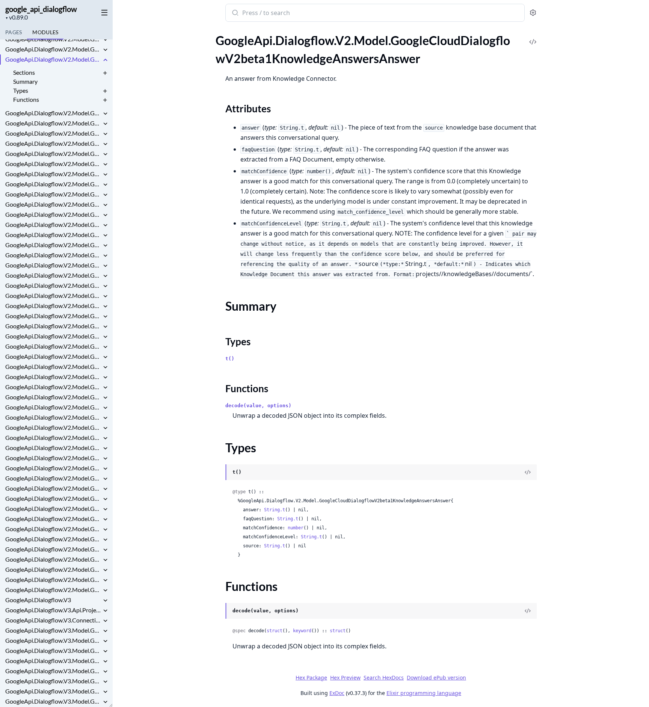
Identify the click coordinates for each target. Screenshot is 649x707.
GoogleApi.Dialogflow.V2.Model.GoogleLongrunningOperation (53, 559)
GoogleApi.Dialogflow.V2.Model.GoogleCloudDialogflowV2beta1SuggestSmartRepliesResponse (53, 407)
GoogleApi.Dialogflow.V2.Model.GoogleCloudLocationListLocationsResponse (53, 528)
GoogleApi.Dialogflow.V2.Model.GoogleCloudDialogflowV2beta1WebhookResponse (53, 498)
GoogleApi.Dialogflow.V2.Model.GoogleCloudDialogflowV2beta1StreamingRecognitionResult (53, 356)
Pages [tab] (13, 32)
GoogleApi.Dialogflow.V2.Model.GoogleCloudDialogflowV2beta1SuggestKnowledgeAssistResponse (53, 396)
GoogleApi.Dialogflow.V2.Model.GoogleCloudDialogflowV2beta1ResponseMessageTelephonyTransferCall (53, 275)
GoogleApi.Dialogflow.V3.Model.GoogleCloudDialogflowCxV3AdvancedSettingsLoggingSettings (53, 650)
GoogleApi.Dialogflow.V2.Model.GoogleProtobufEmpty (53, 569)
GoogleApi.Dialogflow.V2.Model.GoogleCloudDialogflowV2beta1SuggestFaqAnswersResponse (53, 386)
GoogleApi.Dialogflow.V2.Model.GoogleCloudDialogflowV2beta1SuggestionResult (53, 417)
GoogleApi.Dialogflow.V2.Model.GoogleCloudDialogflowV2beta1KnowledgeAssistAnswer (53, 112)
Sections (24, 72)
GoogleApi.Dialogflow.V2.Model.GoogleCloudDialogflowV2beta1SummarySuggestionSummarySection (53, 437)
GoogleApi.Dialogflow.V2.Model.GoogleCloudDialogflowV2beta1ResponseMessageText (53, 285)
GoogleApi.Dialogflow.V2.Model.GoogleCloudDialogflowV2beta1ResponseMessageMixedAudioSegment (53, 265)
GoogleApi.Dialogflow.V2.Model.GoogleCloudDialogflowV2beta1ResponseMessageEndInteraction (53, 234)
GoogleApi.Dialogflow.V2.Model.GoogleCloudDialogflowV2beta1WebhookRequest (53, 488)
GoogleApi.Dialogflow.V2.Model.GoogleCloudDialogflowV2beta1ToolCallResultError (53, 478)
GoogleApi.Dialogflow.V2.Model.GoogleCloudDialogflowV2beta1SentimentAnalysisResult (53, 305)
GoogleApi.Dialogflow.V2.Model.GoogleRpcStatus (53, 579)
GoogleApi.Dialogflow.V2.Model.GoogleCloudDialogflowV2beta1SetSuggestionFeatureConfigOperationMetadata (53, 325)
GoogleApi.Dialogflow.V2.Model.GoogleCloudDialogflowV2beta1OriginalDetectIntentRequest (53, 204)
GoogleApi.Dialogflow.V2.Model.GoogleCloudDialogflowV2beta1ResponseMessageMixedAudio (53, 254)
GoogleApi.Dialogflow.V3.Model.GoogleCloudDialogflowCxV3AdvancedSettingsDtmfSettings (53, 640)
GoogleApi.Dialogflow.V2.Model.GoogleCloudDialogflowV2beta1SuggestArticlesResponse (53, 366)
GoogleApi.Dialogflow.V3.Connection (53, 620)
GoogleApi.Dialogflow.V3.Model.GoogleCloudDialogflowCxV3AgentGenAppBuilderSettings (53, 701)
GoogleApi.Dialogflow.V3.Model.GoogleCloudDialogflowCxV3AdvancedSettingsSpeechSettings (53, 660)
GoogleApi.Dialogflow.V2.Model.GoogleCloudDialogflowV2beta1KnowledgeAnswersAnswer (53, 59)
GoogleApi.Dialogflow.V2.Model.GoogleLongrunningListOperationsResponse (53, 549)
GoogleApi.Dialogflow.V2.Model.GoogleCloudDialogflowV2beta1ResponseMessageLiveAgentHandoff (53, 244)
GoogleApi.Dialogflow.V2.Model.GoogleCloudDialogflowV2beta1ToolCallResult (53, 467)
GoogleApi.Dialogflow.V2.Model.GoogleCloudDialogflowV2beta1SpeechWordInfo (53, 346)
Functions (26, 99)
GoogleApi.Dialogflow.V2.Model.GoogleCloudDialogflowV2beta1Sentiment (53, 295)
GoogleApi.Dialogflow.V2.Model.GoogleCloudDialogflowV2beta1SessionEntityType (53, 315)
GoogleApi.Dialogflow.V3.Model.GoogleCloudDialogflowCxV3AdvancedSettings (53, 630)
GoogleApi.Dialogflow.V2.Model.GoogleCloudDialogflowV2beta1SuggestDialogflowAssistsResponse (53, 376)
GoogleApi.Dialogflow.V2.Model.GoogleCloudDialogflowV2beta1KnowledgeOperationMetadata (53, 173)
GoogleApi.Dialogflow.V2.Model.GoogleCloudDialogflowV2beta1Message (53, 183)
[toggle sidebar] (103, 12)
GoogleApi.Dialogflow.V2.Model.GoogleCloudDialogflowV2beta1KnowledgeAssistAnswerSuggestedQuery (53, 163)
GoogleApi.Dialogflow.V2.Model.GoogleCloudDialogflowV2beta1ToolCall (53, 457)
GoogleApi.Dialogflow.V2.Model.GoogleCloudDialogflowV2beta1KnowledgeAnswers (53, 49)
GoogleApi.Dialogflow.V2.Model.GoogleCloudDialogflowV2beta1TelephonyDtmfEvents (53, 447)
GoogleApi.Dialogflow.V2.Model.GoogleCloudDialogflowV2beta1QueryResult (53, 214)
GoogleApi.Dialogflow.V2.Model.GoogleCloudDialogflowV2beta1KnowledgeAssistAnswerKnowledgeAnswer (53, 123)
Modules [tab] (45, 32)
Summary (25, 81)
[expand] (105, 40)
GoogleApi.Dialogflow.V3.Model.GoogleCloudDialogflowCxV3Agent (53, 670)
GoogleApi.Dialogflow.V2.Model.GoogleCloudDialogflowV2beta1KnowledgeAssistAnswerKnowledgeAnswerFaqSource (53, 133)
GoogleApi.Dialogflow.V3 (38, 599)
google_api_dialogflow (41, 9)
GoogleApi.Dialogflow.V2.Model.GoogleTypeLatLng (53, 589)
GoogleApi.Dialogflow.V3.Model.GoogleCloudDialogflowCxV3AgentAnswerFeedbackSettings (53, 680)
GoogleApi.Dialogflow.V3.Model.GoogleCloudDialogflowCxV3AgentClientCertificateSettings (53, 691)
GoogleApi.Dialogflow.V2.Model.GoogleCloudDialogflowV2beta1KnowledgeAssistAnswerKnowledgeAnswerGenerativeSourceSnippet (53, 153)
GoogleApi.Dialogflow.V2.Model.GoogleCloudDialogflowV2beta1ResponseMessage (53, 224)
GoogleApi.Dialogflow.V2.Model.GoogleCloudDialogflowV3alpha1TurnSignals (53, 518)
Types (20, 90)
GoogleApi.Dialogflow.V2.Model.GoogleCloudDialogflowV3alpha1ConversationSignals (53, 508)
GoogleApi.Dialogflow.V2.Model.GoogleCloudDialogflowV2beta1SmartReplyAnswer (53, 336)
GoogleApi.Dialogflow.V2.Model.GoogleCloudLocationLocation (53, 538)
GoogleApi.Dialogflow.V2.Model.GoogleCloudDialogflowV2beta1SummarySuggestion (53, 427)
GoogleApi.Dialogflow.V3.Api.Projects (53, 609)
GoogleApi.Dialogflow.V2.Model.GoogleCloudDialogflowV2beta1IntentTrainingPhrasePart (53, 38)
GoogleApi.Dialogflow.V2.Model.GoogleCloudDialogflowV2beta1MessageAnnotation (53, 194)
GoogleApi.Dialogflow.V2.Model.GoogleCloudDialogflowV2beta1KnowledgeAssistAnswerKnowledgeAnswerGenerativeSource (53, 143)
